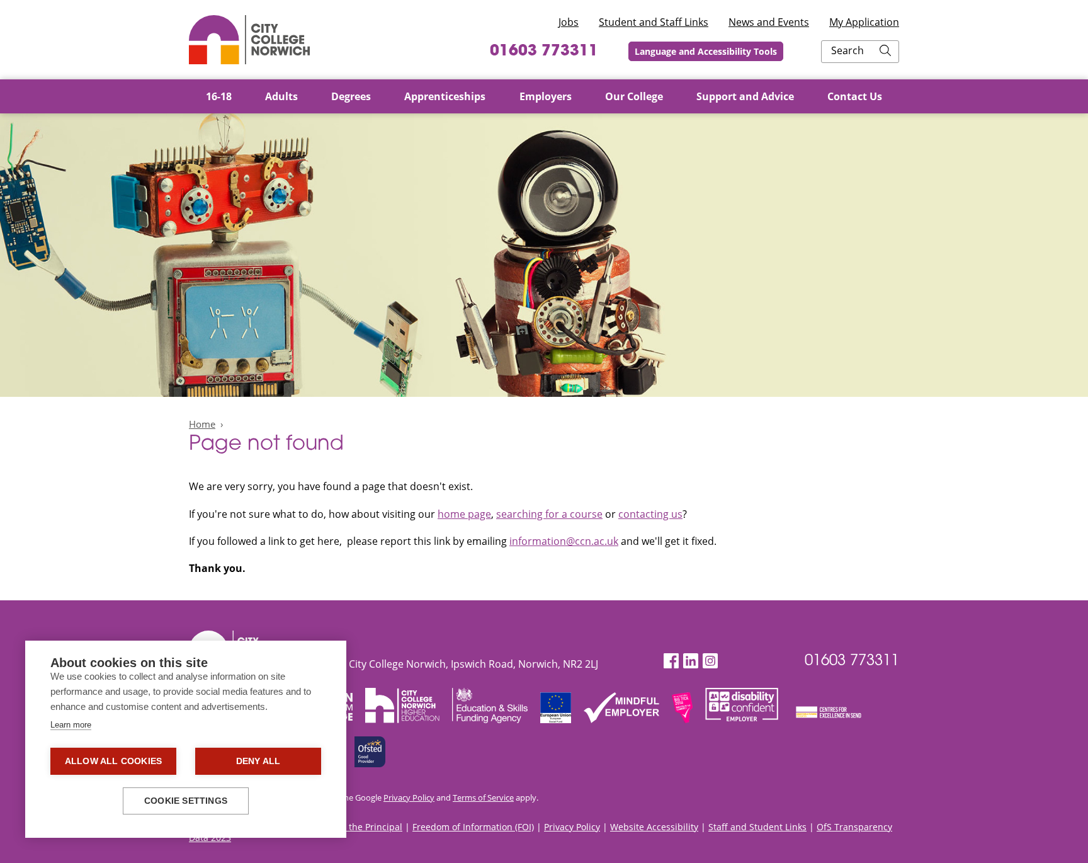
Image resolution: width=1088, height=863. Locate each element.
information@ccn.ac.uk (563, 541)
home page (464, 514)
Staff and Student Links (757, 827)
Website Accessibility (654, 827)
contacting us (650, 514)
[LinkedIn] (690, 661)
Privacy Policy (408, 797)
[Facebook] (671, 661)
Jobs (568, 22)
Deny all (258, 761)
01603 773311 (544, 51)
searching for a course (549, 514)
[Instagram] (710, 661)
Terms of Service (483, 797)
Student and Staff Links (653, 22)
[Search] (885, 51)
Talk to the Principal (360, 827)
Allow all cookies (113, 761)
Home (202, 424)
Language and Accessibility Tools (706, 51)
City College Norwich (249, 39)
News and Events (768, 22)
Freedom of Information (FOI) (473, 827)
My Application (864, 22)
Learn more (70, 724)
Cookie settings (185, 801)
